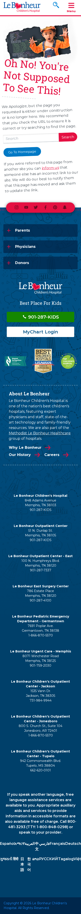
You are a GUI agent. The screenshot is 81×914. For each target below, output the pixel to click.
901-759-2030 (40, 665)
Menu (71, 11)
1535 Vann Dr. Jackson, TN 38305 (40, 693)
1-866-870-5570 (40, 635)
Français (57, 843)
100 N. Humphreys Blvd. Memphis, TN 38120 (40, 563)
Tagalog (66, 859)
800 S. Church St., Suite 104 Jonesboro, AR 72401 (40, 728)
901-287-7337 (40, 570)
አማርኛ (20, 843)
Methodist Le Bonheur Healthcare (40, 433)
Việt (77, 859)
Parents (22, 230)
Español (7, 843)
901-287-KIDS (43, 317)
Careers (51, 455)
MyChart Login (40, 332)
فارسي (44, 843)
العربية (30, 843)
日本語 (22, 864)
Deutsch (73, 843)
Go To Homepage (22, 151)
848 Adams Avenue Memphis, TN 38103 (40, 502)
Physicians (25, 246)
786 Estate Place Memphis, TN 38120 (40, 593)
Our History (20, 455)
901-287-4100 (40, 600)
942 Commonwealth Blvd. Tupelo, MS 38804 (40, 763)
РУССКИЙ (48, 859)
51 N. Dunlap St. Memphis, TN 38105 (40, 533)
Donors (22, 263)
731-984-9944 (41, 700)
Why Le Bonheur (25, 447)
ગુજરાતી (6, 859)
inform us (50, 167)
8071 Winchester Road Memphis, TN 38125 (40, 658)
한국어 (29, 864)
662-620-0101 (40, 770)
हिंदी (15, 859)
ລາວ (35, 859)
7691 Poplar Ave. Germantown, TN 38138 (40, 628)
